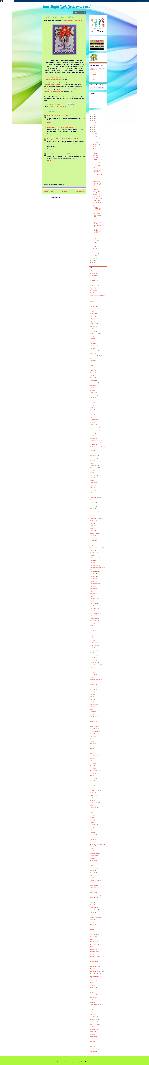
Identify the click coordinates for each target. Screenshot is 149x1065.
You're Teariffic (93, 1049)
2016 (93, 136)
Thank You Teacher (94, 951)
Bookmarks (92, 343)
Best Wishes (92, 326)
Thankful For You (94, 956)
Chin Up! (92, 375)
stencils (91, 919)
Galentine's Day (93, 511)
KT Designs (92, 79)
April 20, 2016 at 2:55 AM (61, 115)
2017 (93, 133)
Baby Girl (92, 304)
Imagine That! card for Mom (97, 223)
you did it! (92, 1026)
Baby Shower (93, 306)
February (95, 251)
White (91, 1009)
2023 (93, 120)
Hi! (91, 635)
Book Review (93, 341)
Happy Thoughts (93, 608)
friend (91, 499)
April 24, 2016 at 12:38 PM (62, 154)
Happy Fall (92, 578)
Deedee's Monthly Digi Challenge (97, 427)
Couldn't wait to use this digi (97, 188)
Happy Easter (93, 576)
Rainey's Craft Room (54, 139)
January (95, 253)
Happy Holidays (93, 588)
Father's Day (93, 477)
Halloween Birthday (94, 557)
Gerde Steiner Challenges (95, 518)
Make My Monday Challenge (52, 79)
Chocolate (92, 377)
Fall (91, 472)
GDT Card (92, 513)
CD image (92, 360)
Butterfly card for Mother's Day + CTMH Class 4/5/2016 (97, 230)
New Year (92, 773)
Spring (91, 904)
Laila (91, 699)
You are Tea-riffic (94, 1024)
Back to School (93, 309)
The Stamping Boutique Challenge (53, 77)
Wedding (92, 1002)
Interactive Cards (94, 669)
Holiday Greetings (94, 642)
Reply (49, 122)
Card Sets (92, 353)
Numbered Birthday (94, 790)
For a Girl (92, 487)
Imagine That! (93, 662)
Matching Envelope (94, 726)
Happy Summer (93, 603)
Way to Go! (92, 999)
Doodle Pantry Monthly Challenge (97, 446)
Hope (91, 652)
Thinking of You (93, 964)
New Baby (92, 763)
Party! (91, 815)
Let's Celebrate (93, 704)
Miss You (92, 743)
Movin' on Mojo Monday (96, 192)
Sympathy (92, 936)
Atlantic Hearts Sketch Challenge (97, 295)
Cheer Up (92, 372)
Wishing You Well (94, 1019)
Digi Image (62, 106)
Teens (91, 946)
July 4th (92, 682)
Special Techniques (94, 895)
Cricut (51, 106)
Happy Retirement (94, 598)
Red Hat (92, 837)
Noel (91, 783)
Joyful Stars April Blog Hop (97, 216)
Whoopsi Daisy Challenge (51, 82)
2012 (93, 262)
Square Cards (93, 907)
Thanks (91, 959)
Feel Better (92, 482)
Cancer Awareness (94, 350)
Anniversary (93, 280)
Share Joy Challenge (97, 198)
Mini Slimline (93, 736)
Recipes (92, 832)
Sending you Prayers (94, 860)
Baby (91, 299)
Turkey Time (93, 980)
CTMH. (92, 414)
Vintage (92, 989)
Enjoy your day (93, 465)
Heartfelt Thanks (94, 618)
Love (91, 714)
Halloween (92, 555)
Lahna (91, 696)
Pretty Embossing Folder (97, 226)
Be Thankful (93, 313)
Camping (92, 348)
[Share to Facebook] (72, 104)
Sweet (91, 932)
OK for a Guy (93, 795)
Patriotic (92, 820)
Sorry (91, 877)
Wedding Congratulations (95, 1004)
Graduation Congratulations (96, 543)
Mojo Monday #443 (97, 213)
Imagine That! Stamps (95, 664)
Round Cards (93, 839)
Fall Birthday (93, 475)
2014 (93, 258)
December (95, 138)
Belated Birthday (94, 318)
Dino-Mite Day (93, 444)
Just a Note (92, 684)
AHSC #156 (95, 179)
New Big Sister (93, 765)
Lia (91, 709)
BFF (91, 328)
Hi (90, 632)
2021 (93, 125)
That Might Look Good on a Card (66, 6)
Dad (91, 417)
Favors (91, 480)
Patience (92, 817)
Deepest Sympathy (94, 430)
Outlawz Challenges (94, 810)
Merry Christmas (94, 731)
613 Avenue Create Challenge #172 (54, 84)
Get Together (93, 520)
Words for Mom (96, 177)
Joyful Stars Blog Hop (95, 679)
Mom (91, 748)
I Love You (92, 660)
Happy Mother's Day (94, 591)
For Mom (95, 238)
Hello (91, 623)
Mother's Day (93, 756)
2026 (93, 114)
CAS (91, 358)
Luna (91, 719)
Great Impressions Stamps (96, 547)
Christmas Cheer (93, 382)
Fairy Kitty (95, 157)
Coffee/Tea (92, 392)
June (94, 151)
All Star (92, 278)
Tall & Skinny (93, 941)
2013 (93, 260)
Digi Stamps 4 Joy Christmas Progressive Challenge (96, 441)
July (94, 148)
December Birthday (94, 419)
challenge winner (94, 370)
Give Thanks (93, 535)
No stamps (92, 780)
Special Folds (93, 885)
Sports (91, 902)
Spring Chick (96, 240)
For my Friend (93, 495)
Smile (91, 875)
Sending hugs (93, 855)
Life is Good (93, 711)
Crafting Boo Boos (94, 405)
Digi (91, 435)
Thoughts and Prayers (95, 966)
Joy (91, 677)
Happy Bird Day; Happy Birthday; (97, 567)
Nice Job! (92, 775)
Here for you (93, 628)
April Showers (93, 290)
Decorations (92, 422)
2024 (93, 118)
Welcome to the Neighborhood (97, 1007)
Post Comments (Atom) (69, 197)
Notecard (92, 785)
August (95, 146)
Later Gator (92, 701)
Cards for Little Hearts (95, 355)
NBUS (91, 760)
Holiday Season (93, 645)
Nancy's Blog (93, 72)
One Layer (92, 800)
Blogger (95, 1062)
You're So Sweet (93, 1044)
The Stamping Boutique (73, 20)
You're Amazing (93, 1036)
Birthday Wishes (93, 336)
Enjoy (91, 463)
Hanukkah (92, 560)
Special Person (93, 892)
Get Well (92, 523)
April (94, 155)
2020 (93, 127)
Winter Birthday (93, 1014)
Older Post (80, 191)
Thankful (92, 954)
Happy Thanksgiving (94, 605)
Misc (91, 738)
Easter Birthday (93, 455)
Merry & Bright (93, 728)
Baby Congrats (93, 301)
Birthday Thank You (94, 333)
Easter (91, 453)
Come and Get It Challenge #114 (53, 91)
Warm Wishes (93, 997)
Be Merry (92, 311)
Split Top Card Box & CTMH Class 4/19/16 (97, 185)
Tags (91, 939)
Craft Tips (92, 402)
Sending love (93, 858)
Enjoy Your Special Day (95, 467)
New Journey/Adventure (95, 770)
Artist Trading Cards (94, 292)
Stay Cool (92, 912)
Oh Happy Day (93, 792)
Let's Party (92, 706)
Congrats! (92, 397)
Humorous (92, 657)
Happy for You (93, 581)
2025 (93, 116)
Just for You (92, 689)
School (91, 848)
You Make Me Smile (94, 1029)
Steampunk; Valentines (95, 917)
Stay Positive (93, 914)
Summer (92, 924)
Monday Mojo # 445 (97, 174)
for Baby (92, 490)
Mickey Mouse (93, 733)
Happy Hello (93, 586)
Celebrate (92, 363)
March (94, 248)
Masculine (92, 724)
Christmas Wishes (94, 387)
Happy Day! (93, 573)
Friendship (92, 502)
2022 (93, 122)
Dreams (92, 450)
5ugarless (80, 1062)
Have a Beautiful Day (95, 613)
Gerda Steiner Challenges (95, 516)
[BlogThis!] (69, 104)
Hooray (91, 647)
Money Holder (93, 751)
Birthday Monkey (97, 181)
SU (91, 922)
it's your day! (93, 674)
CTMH (56, 106)
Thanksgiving (93, 961)
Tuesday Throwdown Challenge (97, 976)
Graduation (92, 540)
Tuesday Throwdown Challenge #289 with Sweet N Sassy (97, 208)
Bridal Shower (93, 345)
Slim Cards (92, 872)
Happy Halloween (94, 583)
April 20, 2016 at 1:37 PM (63, 127)
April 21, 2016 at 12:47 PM (71, 139)
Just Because (93, 687)
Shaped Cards (93, 868)
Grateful (92, 545)
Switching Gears (96, 200)
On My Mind (93, 797)
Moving (92, 758)
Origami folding (93, 805)
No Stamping (93, 778)
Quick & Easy (93, 824)
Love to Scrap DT (94, 716)
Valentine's (92, 987)
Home (64, 191)
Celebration (92, 368)
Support (92, 929)
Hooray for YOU (94, 650)
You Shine (92, 1034)
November (95, 140)
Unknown (50, 127)
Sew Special (93, 863)
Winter (91, 1012)
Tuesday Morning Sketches (96, 971)
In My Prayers (93, 667)
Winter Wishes (93, 1016)
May (94, 153)
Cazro (49, 154)
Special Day (92, 882)
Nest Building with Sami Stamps (97, 203)
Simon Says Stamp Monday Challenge (55, 81)
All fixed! (95, 242)
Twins (91, 982)
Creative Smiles (93, 74)
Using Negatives (93, 985)
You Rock (92, 1031)
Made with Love (93, 721)
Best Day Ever (93, 323)
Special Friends (93, 887)
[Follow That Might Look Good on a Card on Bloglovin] (97, 88)
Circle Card (92, 390)
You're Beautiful (93, 1041)
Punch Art (92, 822)
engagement (92, 460)
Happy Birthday (93, 571)
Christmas (92, 380)
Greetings (92, 550)
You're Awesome (93, 1039)
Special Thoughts (94, 897)
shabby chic (92, 865)
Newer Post (48, 191)
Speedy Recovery (94, 900)
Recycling (92, 834)
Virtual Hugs (93, 992)
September (95, 144)
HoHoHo (92, 640)
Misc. (91, 741)
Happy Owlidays (93, 596)
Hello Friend (93, 625)
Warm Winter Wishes (94, 994)
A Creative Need (93, 275)
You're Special (93, 1046)
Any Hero (92, 283)
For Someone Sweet (94, 497)
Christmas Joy (93, 385)
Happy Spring (93, 600)
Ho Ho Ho (92, 637)
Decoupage (92, 424)
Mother (91, 753)
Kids (91, 692)
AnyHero (92, 288)
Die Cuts (92, 433)
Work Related (93, 1021)
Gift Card (92, 530)
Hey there (92, 630)
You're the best (93, 1051)
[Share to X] (70, 104)
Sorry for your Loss (94, 880)
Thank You (92, 949)
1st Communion (93, 273)
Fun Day (92, 508)
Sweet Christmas (93, 934)
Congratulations (93, 400)
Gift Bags (92, 525)
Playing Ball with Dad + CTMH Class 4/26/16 (97, 164)
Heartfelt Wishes (93, 620)
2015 (93, 255)
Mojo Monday (93, 746)
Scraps (91, 850)
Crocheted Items (93, 409)
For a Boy (92, 485)
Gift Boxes (92, 528)
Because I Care (93, 316)
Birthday (92, 331)
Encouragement (93, 458)
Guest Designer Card (94, 552)
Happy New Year (94, 593)
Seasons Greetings (94, 853)
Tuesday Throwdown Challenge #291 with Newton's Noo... (97, 170)
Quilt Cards (92, 827)
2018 (93, 131)
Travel (91, 968)
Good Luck (92, 538)
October (95, 142)
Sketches (92, 870)
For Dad (92, 492)
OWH (91, 812)
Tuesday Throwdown (94, 973)
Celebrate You (93, 365)
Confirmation (93, 395)
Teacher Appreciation (94, 944)
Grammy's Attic (93, 77)
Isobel (49, 115)
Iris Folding (92, 672)
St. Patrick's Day (94, 909)
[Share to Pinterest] (73, 104)
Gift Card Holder (94, 533)
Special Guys (93, 890)
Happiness (92, 562)
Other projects (93, 807)
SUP (91, 927)
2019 (93, 129)
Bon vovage (92, 338)
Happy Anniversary (94, 565)
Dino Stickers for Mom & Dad (96, 195)
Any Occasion (93, 285)
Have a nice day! (94, 615)
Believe (91, 321)
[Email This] (67, 104)
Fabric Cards (93, 470)
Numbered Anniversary (95, 788)
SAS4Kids (92, 842)
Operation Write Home (95, 802)
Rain (91, 829)
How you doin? (93, 655)
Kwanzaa (92, 694)
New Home (92, 768)
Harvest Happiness (94, 610)
